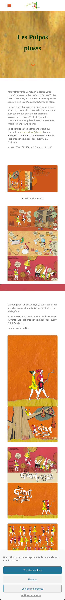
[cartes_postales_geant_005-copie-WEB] (33, 500)
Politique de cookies (31, 595)
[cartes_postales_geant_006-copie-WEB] (33, 424)
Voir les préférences (32, 588)
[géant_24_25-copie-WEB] (33, 218)
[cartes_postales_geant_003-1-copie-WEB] (33, 370)
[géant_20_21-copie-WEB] (33, 268)
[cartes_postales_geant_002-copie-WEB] (33, 465)
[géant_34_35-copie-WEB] (33, 243)
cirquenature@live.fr (30, 132)
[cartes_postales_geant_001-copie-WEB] (33, 541)
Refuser (32, 579)
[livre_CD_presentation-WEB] (33, 178)
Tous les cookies (33, 570)
